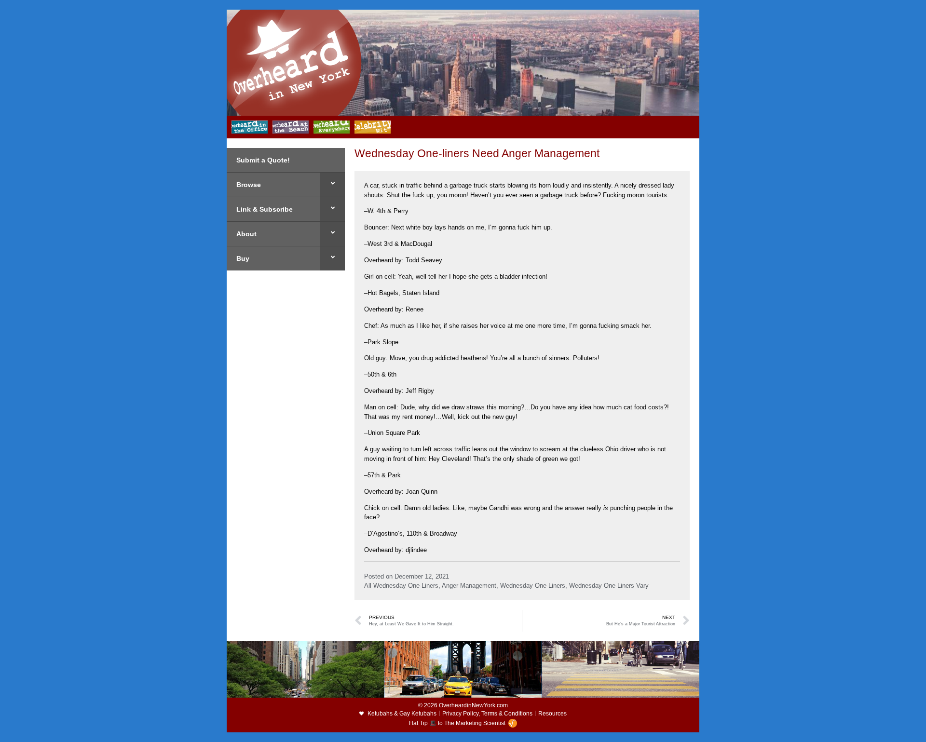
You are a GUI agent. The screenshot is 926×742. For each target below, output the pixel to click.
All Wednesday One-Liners (401, 585)
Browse (248, 185)
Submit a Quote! (263, 160)
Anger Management (469, 585)
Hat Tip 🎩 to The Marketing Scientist (457, 723)
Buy (242, 258)
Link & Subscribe (264, 209)
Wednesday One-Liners (532, 585)
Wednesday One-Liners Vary (609, 585)
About (246, 234)
